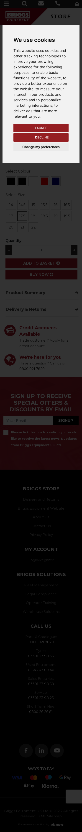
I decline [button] (41, 137)
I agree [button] (41, 128)
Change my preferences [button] (41, 147)
